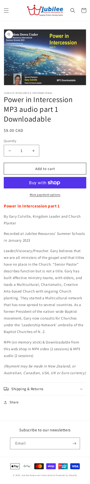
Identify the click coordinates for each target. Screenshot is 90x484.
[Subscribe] (74, 443)
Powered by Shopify (66, 475)
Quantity (10, 141)
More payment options (45, 194)
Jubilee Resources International (38, 475)
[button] (6, 10)
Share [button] (14, 402)
